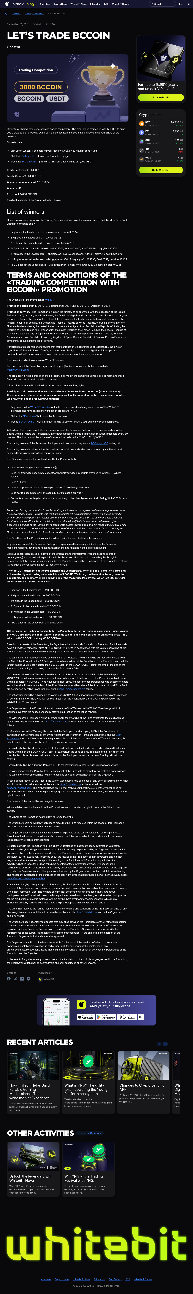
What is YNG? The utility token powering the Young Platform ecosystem (86, 1089)
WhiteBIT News (81, 1279)
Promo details (161, 97)
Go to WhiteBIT (161, 170)
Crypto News (62, 1279)
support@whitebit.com (19, 787)
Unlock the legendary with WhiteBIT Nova (30, 1178)
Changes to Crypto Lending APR (142, 1087)
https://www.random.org (72, 688)
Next (165, 1044)
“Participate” (30, 416)
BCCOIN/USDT (30, 161)
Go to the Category (90, 1133)
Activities (16, 14)
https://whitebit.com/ (56, 721)
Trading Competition (34, 14)
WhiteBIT (49, 299)
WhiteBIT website (40, 407)
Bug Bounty (115, 1279)
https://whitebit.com (18, 369)
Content (13, 47)
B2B (127, 1279)
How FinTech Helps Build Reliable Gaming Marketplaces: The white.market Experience (29, 1091)
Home (6, 13)
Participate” (28, 156)
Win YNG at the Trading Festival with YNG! (83, 1178)
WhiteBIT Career (143, 1279)
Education (99, 1279)
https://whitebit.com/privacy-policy (26, 878)
